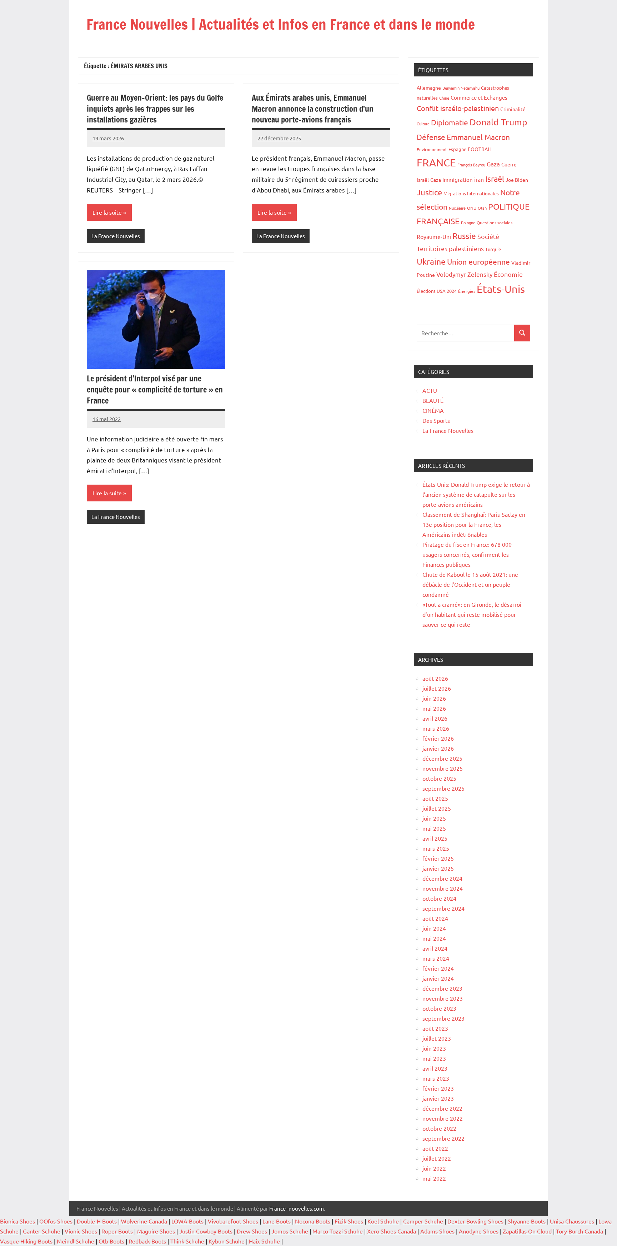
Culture (423, 123)
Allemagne (429, 87)
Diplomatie (449, 122)
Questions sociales (494, 222)
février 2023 (438, 1088)
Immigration (457, 179)
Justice (429, 192)
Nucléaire (457, 208)
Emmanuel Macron (478, 136)
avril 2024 (434, 948)
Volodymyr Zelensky (464, 274)
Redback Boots (147, 1241)
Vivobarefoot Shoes (233, 1221)
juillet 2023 (436, 1038)
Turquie (493, 249)
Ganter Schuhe (42, 1231)
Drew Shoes (252, 1231)
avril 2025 (434, 838)
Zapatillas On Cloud (527, 1231)
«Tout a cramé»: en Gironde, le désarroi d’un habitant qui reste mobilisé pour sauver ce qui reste (471, 614)
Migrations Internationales (471, 193)
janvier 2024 (438, 978)
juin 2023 (434, 1048)
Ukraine (431, 261)
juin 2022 (434, 1168)
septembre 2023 (443, 1018)
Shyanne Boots (527, 1221)
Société (488, 236)
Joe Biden (517, 179)
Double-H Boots (97, 1221)
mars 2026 (435, 728)
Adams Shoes (437, 1231)
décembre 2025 (442, 758)
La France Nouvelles (115, 235)
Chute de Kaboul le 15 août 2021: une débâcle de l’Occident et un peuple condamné (470, 584)
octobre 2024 (439, 898)
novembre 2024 (442, 888)
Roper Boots (117, 1231)
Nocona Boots (312, 1221)
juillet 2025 (436, 808)
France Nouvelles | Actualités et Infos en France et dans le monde (280, 24)
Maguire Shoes (156, 1231)
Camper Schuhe (423, 1221)
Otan (482, 208)
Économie (508, 274)
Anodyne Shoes (478, 1231)
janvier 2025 (438, 868)
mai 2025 (434, 828)
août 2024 (435, 918)
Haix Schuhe (264, 1241)
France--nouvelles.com (296, 1208)
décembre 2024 (442, 878)
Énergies (466, 291)
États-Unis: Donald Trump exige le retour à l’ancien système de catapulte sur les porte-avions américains (476, 494)
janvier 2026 (438, 748)
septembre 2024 (443, 908)
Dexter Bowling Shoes (475, 1221)
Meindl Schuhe (75, 1241)
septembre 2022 (443, 1138)
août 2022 (435, 1148)
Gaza (493, 163)
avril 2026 (434, 718)
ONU (471, 208)
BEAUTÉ (432, 400)
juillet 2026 (436, 688)
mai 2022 (434, 1178)
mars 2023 (435, 1078)
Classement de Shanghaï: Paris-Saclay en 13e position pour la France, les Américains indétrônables (473, 524)
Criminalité (513, 109)
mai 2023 (434, 1058)
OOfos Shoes (55, 1221)
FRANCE (436, 162)
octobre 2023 (439, 1008)
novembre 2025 (442, 768)
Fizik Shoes (349, 1221)
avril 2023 (434, 1068)
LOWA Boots (187, 1221)
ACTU (429, 390)
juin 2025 (434, 818)
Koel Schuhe (383, 1221)
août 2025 (435, 798)
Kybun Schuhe (227, 1241)
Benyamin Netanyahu (461, 88)
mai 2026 (434, 708)
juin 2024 (434, 928)
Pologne (468, 222)
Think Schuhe (187, 1241)
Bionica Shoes (17, 1221)
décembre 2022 (442, 1108)
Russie (464, 235)
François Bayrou (471, 164)
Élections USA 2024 (437, 291)
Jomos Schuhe (289, 1231)
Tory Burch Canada (579, 1231)
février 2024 (438, 968)
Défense (431, 136)
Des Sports (436, 420)
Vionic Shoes (81, 1231)
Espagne (457, 149)
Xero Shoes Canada (391, 1231)
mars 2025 (435, 848)
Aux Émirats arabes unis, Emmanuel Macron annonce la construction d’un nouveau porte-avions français (312, 108)
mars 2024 (435, 958)
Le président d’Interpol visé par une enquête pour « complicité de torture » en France (155, 389)
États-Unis (501, 289)
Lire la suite (107, 212)
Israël (494, 178)
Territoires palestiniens (450, 248)
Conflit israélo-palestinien (458, 108)
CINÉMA (433, 410)
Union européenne (478, 261)
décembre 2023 (442, 988)
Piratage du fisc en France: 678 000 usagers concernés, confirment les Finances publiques (467, 554)
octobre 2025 (439, 778)
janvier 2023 (438, 1098)
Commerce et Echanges (479, 97)
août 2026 (435, 678)
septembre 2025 (443, 788)
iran (479, 179)
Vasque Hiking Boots (26, 1241)
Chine (444, 98)
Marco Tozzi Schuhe (337, 1231)
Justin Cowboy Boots (205, 1231)
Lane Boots (276, 1221)
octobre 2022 (439, 1128)
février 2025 (438, 858)
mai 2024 (434, 938)
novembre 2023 (442, 998)
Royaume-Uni (434, 236)
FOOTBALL (480, 149)
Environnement (432, 149)
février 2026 (438, 738)
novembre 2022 (442, 1118)
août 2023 (435, 1028)
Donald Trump (498, 121)
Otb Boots (111, 1241)
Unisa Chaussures (572, 1221)
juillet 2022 (436, 1158)
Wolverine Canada (144, 1221)
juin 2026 (434, 698)
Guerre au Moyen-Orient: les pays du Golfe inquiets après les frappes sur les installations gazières (155, 108)
